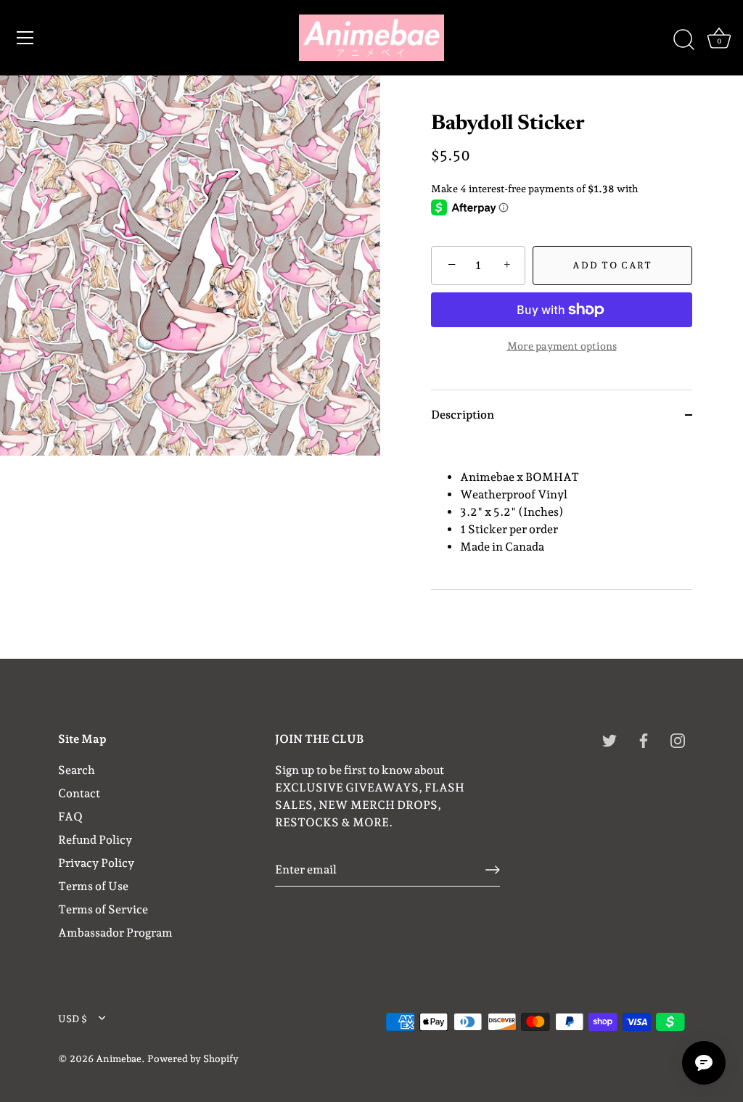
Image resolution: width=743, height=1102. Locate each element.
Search (76, 770)
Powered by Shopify (193, 1058)
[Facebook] (643, 740)
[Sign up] (492, 870)
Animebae (118, 1058)
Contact (79, 793)
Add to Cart (612, 265)
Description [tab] (462, 415)
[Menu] (25, 38)
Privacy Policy (96, 863)
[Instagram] (677, 740)
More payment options (562, 346)
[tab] (561, 514)
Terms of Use (93, 886)
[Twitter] (609, 740)
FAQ (70, 816)
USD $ (72, 1018)
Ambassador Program (115, 932)
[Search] (683, 40)
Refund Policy (95, 840)
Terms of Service (103, 909)
